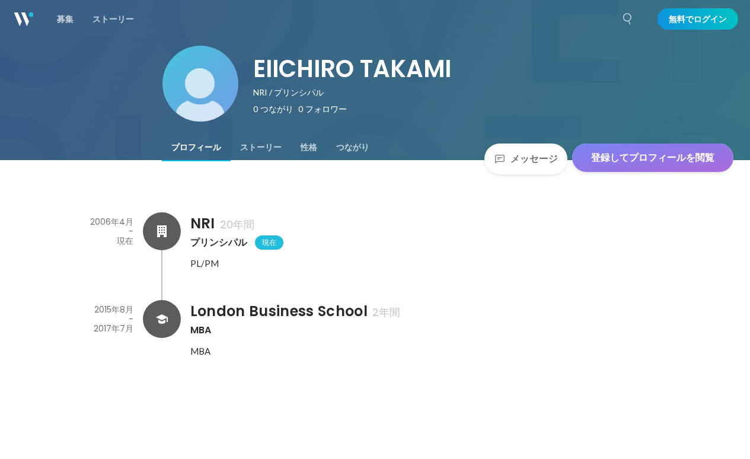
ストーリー (261, 147)
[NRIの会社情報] (162, 231)
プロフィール (196, 147)
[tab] (196, 147)
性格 (309, 147)
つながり (352, 147)
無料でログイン (698, 19)
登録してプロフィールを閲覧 (652, 157)
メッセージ (534, 158)
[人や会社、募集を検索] (628, 19)
